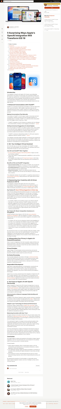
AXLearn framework (14, 288)
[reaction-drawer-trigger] (2, 29)
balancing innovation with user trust (20, 316)
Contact (7, 403)
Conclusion (11, 69)
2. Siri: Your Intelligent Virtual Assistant (17, 51)
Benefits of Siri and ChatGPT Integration (18, 53)
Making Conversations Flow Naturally (18, 48)
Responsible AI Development (16, 63)
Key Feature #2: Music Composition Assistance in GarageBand (23, 57)
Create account (56, 1)
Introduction (11, 45)
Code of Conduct (20, 372)
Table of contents (13, 44)
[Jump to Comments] (2, 32)
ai (8, 40)
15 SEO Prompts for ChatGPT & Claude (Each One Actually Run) (51, 25)
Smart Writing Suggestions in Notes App (27, 190)
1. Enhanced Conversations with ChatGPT (18, 47)
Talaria (31, 298)
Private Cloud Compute (28, 158)
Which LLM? (55, 403)
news (10, 40)
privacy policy (30, 404)
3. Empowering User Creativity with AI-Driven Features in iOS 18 (22, 55)
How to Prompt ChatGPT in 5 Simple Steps (51, 29)
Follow (52, 7)
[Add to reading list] (2, 36)
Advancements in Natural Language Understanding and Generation (24, 65)
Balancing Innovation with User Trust (17, 68)
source (37, 123)
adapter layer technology (29, 305)
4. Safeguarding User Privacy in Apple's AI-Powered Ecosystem (22, 59)
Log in (51, 1)
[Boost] (2, 39)
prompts (13, 403)
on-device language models (29, 186)
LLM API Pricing (50, 403)
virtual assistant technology (13, 176)
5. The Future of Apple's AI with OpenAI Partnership (20, 64)
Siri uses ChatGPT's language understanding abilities (19, 152)
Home (4, 403)
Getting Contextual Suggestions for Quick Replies (20, 49)
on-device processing (33, 256)
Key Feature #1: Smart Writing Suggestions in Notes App (22, 56)
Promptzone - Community (14, 26)
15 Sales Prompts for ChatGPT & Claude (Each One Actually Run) (51, 20)
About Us (10, 403)
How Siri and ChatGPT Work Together (18, 52)
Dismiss (26, 406)
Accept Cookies (33, 406)
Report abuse (27, 372)
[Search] (4, 1)
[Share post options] (2, 42)
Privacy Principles (13, 60)
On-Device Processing (14, 61)
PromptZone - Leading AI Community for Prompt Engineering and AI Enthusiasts (14, 401)
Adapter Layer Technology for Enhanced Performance (21, 67)
